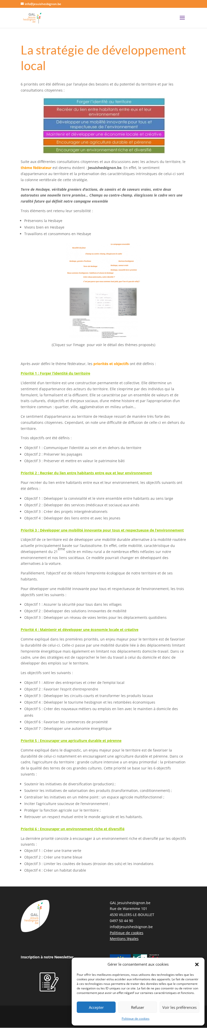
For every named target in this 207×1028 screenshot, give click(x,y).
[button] (196, 964)
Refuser (137, 1007)
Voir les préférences (179, 1007)
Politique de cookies (135, 1018)
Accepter (96, 1007)
